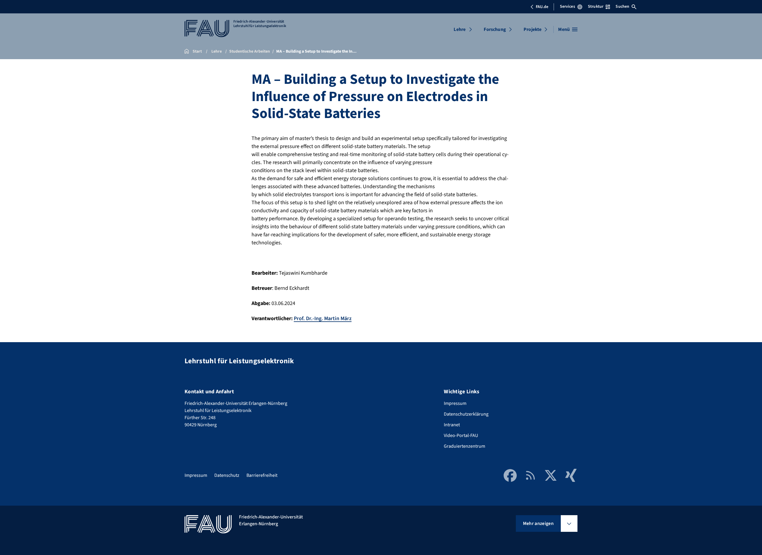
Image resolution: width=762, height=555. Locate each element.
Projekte (532, 29)
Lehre (460, 29)
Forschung (495, 29)
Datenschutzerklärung (466, 414)
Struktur (595, 7)
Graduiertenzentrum (464, 446)
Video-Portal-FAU (461, 435)
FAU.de (542, 7)
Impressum (455, 403)
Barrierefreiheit (261, 475)
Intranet (452, 425)
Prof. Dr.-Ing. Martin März (323, 318)
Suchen (622, 7)
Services (567, 7)
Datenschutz (226, 475)
